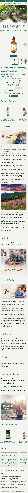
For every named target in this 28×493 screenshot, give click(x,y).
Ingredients (22, 30)
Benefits (7, 30)
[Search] (23, 3)
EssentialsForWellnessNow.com (17, 27)
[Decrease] (6, 88)
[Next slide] (26, 31)
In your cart (18, 87)
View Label (13, 56)
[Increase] (8, 88)
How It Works (14, 30)
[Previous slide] (1, 31)
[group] (8, 113)
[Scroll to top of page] (24, 490)
